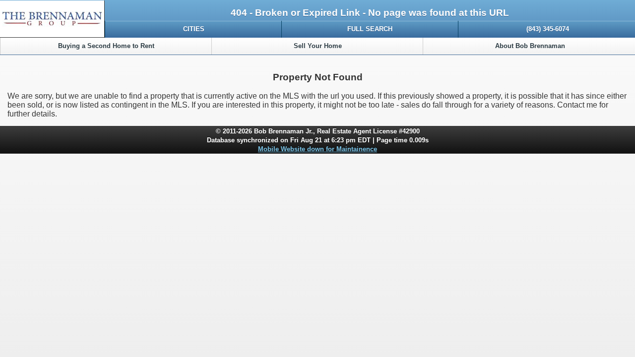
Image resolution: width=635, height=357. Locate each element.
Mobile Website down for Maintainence (317, 149)
